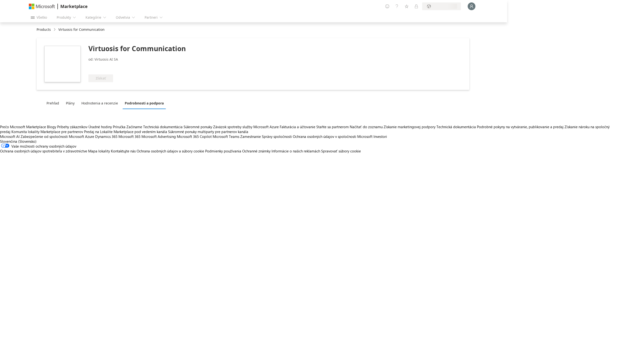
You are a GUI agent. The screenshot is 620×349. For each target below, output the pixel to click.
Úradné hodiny (100, 126)
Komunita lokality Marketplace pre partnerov (47, 131)
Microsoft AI (10, 136)
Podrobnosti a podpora (144, 103)
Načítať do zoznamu (366, 126)
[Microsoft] (42, 6)
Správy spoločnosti (277, 136)
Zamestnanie (250, 136)
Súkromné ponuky (198, 126)
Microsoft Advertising (158, 136)
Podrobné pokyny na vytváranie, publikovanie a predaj (520, 126)
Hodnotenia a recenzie (99, 103)
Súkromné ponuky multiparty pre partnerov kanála (208, 131)
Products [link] (44, 29)
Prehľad (52, 103)
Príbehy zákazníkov (72, 126)
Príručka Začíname (127, 126)
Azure (89, 136)
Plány (70, 103)
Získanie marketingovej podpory (409, 126)
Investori (380, 136)
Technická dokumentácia (163, 126)
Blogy (51, 126)
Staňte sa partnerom (332, 126)
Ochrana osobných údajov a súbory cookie (170, 151)
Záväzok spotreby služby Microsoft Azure (246, 126)
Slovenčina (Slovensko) (18, 141)
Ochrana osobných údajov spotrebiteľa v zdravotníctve (43, 151)
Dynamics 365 (106, 136)
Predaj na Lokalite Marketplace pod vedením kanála (125, 131)
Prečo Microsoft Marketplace (23, 126)
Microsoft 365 (129, 136)
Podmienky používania (223, 151)
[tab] (54, 103)
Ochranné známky (256, 151)
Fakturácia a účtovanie (297, 126)
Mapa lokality (99, 151)
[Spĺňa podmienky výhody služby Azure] (126, 67)
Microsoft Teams (226, 136)
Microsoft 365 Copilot (194, 136)
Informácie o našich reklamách (295, 151)
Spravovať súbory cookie (341, 151)
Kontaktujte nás (123, 151)
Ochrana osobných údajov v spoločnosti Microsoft (332, 136)
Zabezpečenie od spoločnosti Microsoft (52, 136)
